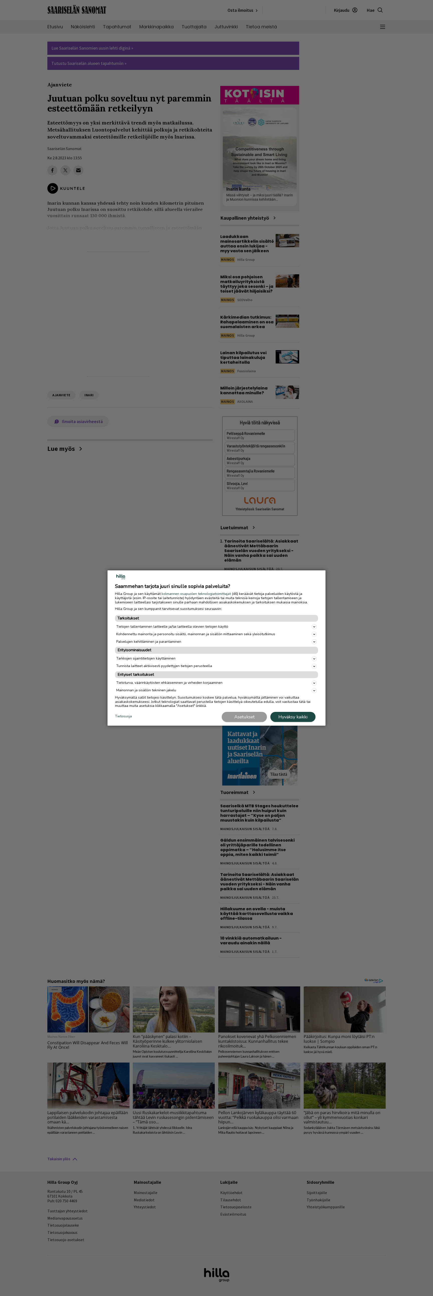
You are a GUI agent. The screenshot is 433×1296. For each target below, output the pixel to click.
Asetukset (244, 717)
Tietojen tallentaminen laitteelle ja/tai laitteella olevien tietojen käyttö (172, 626)
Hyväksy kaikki (292, 717)
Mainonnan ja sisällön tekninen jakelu (146, 690)
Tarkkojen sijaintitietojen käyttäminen (145, 658)
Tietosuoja (123, 716)
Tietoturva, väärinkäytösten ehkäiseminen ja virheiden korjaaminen (169, 682)
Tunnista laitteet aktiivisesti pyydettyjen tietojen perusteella (164, 666)
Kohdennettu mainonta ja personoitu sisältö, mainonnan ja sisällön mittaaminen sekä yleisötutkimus (195, 634)
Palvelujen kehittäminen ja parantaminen (148, 641)
